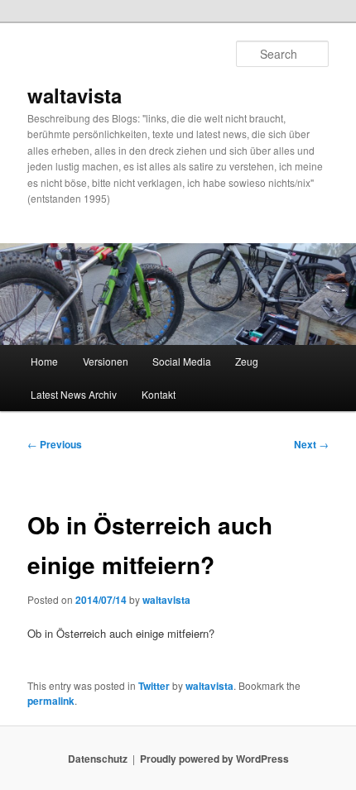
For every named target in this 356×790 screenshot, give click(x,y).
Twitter (154, 685)
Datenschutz (97, 758)
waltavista (74, 95)
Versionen (105, 361)
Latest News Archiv (74, 394)
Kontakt (159, 394)
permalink (51, 700)
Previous (54, 444)
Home (44, 361)
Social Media (181, 361)
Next (311, 444)
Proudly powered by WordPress (214, 758)
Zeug (246, 361)
